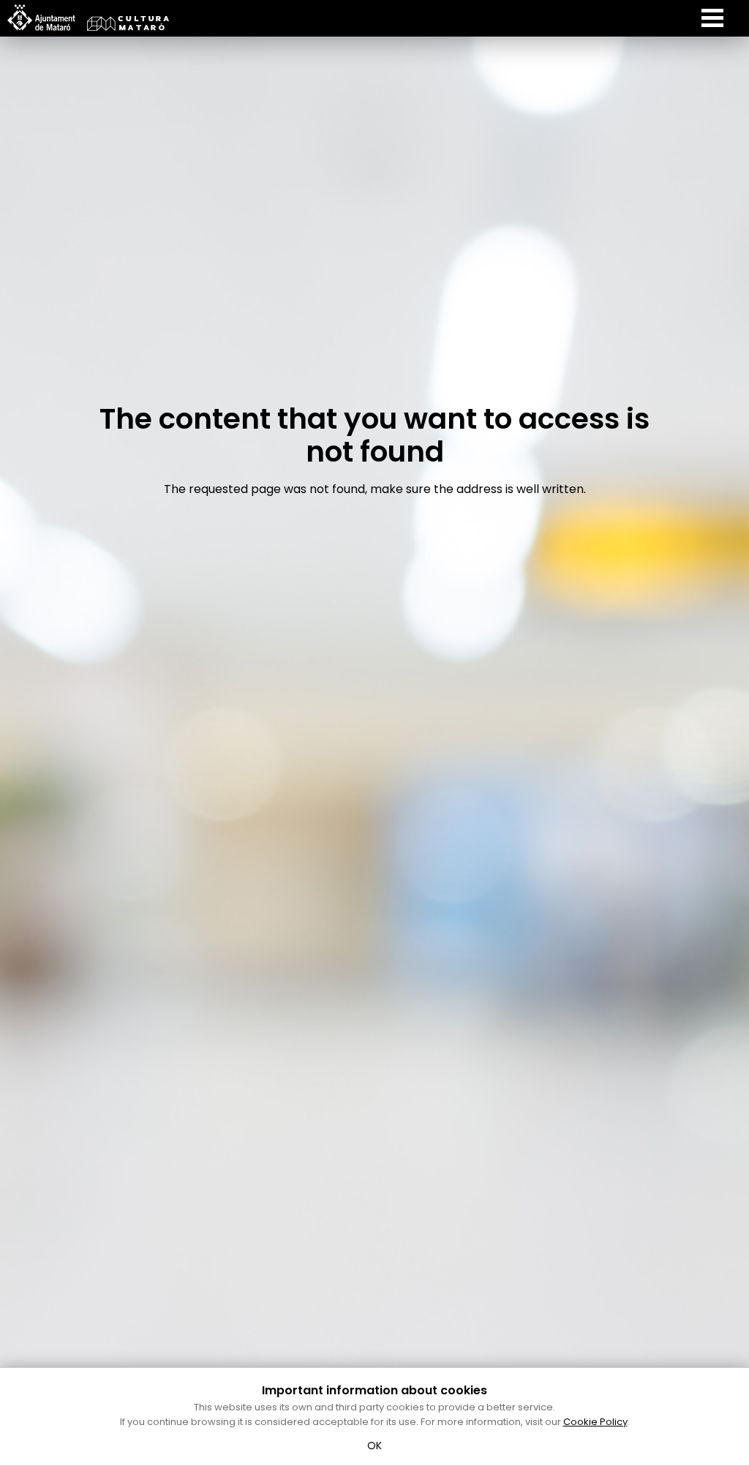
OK (375, 1445)
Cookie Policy (595, 1422)
